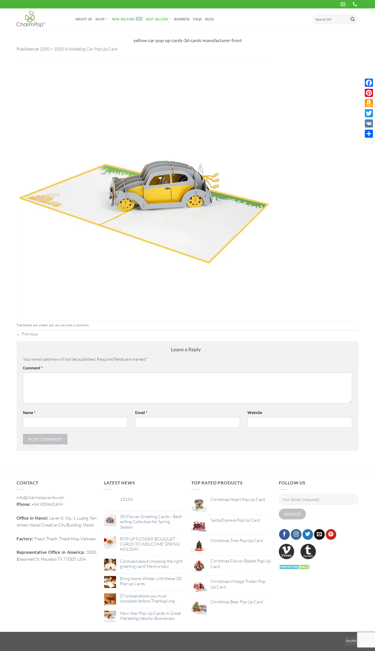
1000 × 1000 (52, 49)
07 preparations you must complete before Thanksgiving (147, 598)
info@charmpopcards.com (40, 497)
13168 (126, 499)
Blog (209, 19)
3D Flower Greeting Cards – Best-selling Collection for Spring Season (151, 521)
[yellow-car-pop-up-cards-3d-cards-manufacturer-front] (144, 186)
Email (141, 412)
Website (254, 412)
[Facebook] (369, 83)
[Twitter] (369, 113)
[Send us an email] (319, 534)
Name (29, 412)
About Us (83, 19)
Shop (100, 19)
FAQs (197, 19)
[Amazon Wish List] (369, 103)
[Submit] (352, 19)
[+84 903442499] (355, 4)
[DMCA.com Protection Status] (294, 566)
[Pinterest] (369, 93)
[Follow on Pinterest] (331, 534)
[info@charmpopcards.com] (343, 4)
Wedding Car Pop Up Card (93, 49)
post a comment (77, 325)
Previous (27, 333)
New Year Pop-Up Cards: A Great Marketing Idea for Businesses (150, 616)
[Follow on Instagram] (296, 534)
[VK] (369, 123)
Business (182, 19)
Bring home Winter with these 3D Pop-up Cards (151, 581)
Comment (33, 368)
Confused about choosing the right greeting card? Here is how (151, 564)
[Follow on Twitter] (308, 534)
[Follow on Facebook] (284, 534)
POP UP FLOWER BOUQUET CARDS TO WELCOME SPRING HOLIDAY (150, 544)
